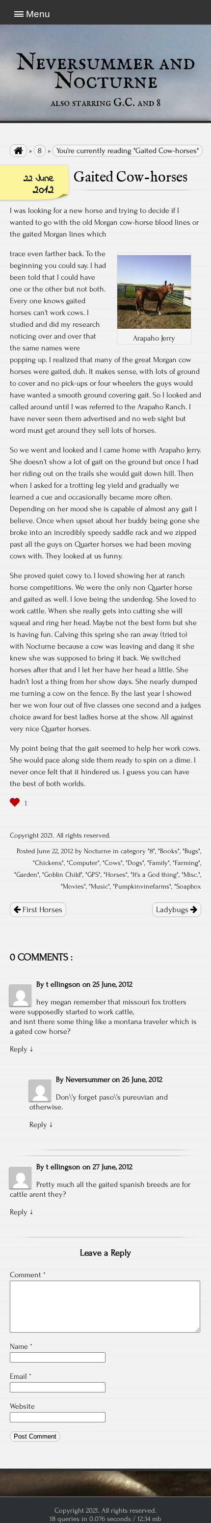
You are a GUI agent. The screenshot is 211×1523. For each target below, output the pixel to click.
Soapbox (188, 887)
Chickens (48, 863)
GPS (93, 875)
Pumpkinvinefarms (142, 887)
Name (21, 1346)
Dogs (135, 863)
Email (20, 1376)
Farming (186, 863)
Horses (116, 875)
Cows (113, 863)
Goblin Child (62, 875)
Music (99, 887)
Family (158, 863)
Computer (83, 863)
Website (22, 1406)
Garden (26, 875)
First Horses (41, 909)
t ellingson (63, 984)
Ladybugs (173, 909)
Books (169, 851)
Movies (73, 887)
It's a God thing (154, 875)
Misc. (191, 875)
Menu (38, 14)
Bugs (191, 851)
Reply (18, 1049)
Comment (28, 1274)
